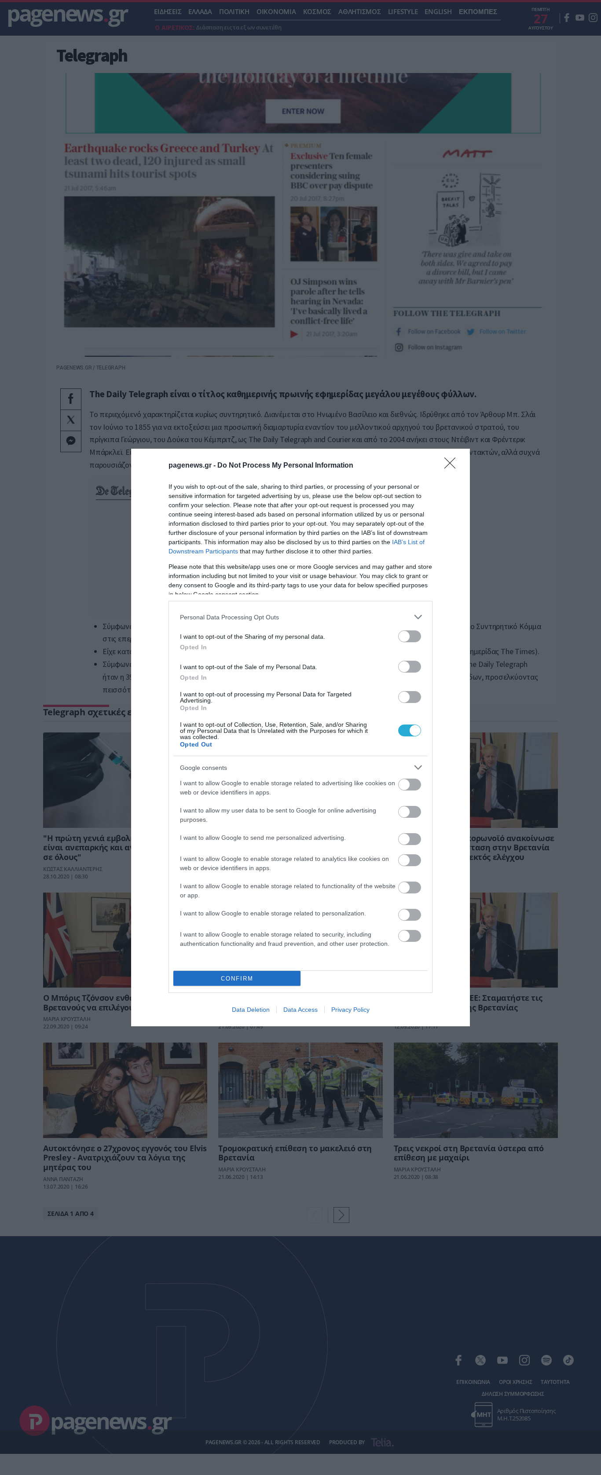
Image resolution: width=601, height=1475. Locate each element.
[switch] (409, 636)
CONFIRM (237, 978)
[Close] (452, 466)
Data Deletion (251, 1009)
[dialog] (300, 737)
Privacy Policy (350, 1009)
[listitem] (300, 617)
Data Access (300, 1009)
